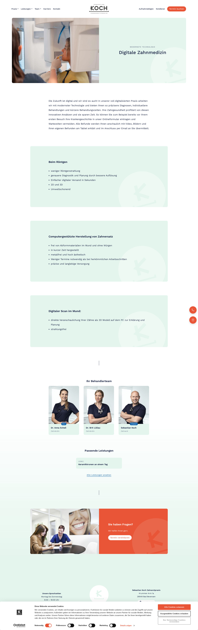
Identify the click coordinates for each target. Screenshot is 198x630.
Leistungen (26, 9)
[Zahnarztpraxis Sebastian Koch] (99, 9)
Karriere (47, 9)
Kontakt (56, 9)
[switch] (71, 625)
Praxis (14, 9)
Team (37, 9)
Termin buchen (176, 9)
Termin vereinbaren (120, 538)
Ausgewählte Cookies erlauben (174, 614)
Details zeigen (126, 625)
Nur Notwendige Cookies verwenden (174, 621)
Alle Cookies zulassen (174, 607)
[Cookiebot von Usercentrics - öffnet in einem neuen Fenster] (19, 625)
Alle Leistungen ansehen (99, 475)
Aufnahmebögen (146, 9)
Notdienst (160, 9)
